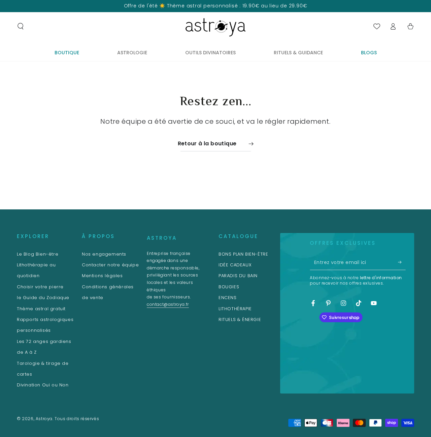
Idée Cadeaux (235, 265)
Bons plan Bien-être (243, 254)
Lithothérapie (235, 308)
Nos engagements (104, 254)
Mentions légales (102, 275)
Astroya (44, 418)
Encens (228, 297)
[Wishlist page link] (376, 26)
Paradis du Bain (238, 275)
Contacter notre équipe (110, 265)
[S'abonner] (402, 262)
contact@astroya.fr (168, 304)
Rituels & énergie (240, 319)
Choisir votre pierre (40, 287)
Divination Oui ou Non (43, 385)
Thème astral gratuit (41, 308)
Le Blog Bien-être (37, 254)
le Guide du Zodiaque (43, 297)
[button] (20, 26)
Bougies (229, 287)
